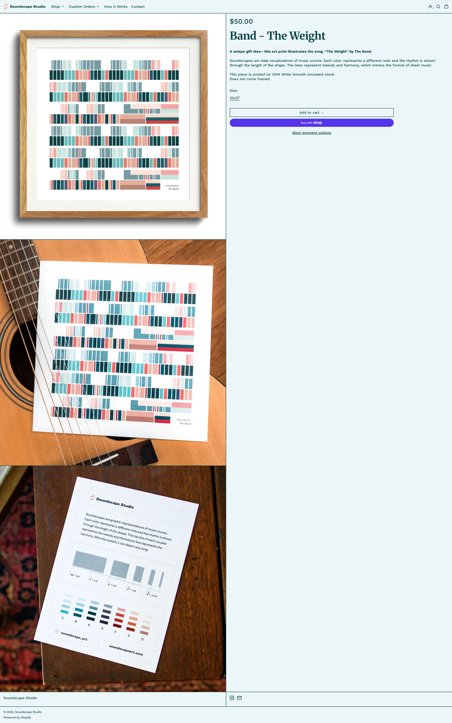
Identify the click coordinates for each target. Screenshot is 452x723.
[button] (446, 6)
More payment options (311, 133)
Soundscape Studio (20, 698)
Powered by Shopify (17, 717)
